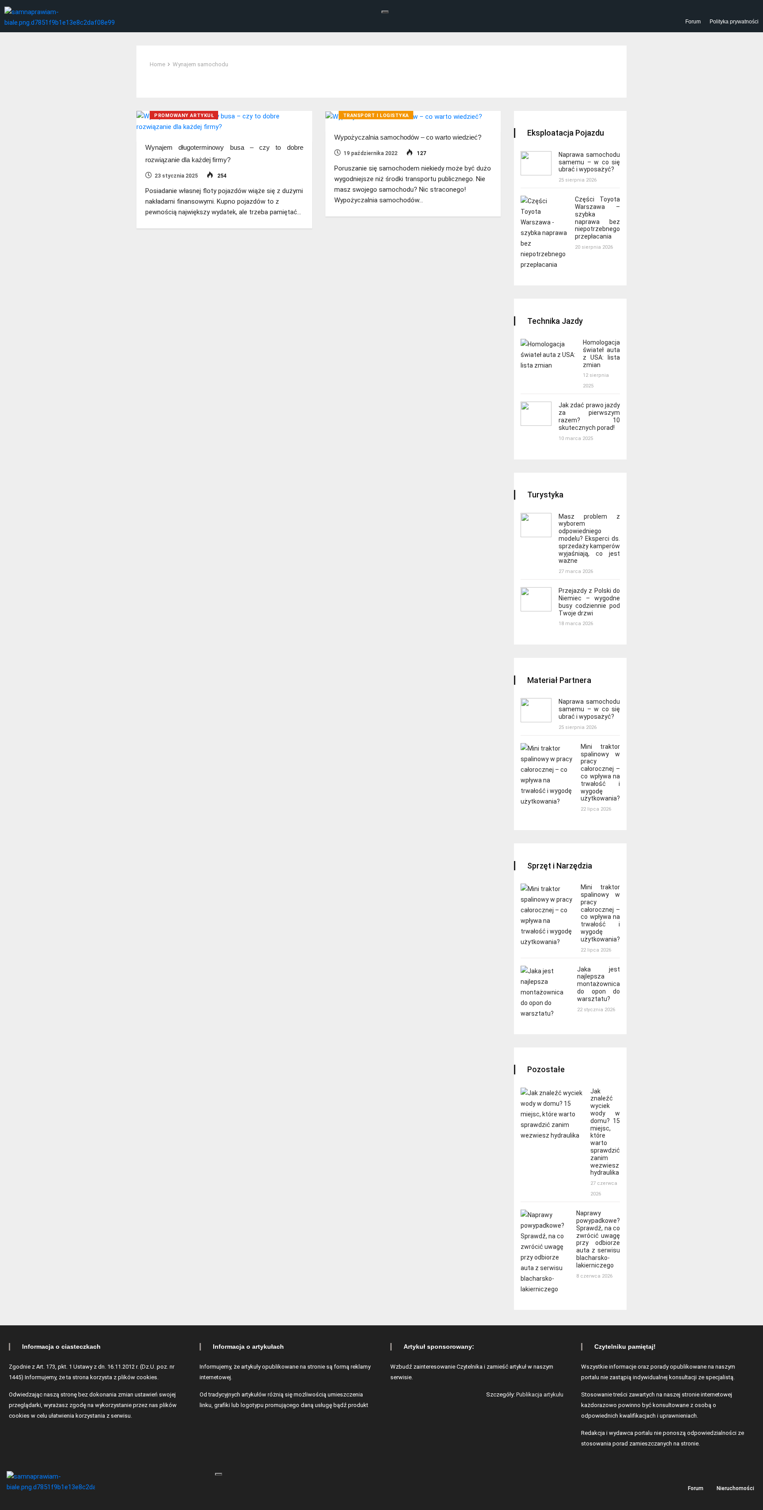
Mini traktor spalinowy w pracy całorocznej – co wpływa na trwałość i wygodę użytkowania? (600, 772)
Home (157, 64)
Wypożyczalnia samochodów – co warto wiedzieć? (407, 137)
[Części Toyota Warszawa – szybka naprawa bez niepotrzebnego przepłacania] (544, 233)
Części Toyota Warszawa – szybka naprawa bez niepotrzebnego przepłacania (597, 218)
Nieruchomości (735, 1488)
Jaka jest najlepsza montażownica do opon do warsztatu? (598, 984)
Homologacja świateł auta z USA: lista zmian (601, 353)
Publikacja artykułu (539, 1394)
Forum (693, 22)
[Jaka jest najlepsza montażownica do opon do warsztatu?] (545, 992)
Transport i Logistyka (376, 115)
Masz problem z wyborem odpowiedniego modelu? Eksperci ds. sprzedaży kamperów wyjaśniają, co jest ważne (589, 539)
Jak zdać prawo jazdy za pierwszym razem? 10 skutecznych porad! (589, 416)
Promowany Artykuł (184, 115)
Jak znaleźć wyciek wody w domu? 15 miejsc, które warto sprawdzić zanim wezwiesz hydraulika (605, 1132)
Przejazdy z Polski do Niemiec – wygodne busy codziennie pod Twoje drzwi (589, 601)
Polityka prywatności (734, 22)
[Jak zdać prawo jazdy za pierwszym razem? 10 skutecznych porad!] (536, 414)
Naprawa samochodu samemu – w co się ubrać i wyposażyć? (589, 162)
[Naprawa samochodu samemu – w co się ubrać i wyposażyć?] (536, 163)
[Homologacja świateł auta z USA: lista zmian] (548, 355)
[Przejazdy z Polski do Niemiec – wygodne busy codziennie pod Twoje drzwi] (536, 599)
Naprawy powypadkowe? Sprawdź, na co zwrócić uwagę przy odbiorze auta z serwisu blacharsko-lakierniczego (598, 1239)
